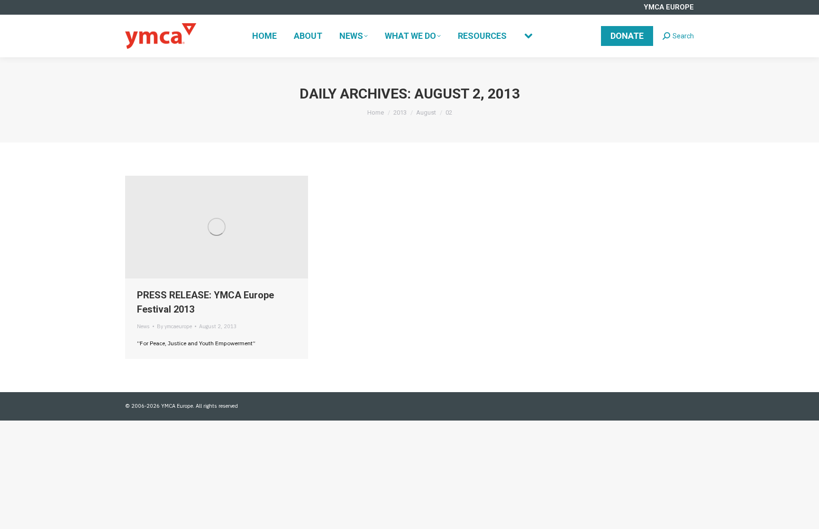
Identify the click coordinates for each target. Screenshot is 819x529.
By (174, 326)
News (143, 326)
